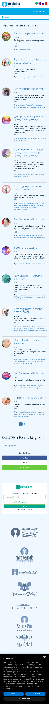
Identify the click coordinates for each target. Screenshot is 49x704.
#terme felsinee (19, 79)
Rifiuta (13, 694)
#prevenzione (18, 209)
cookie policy (13, 669)
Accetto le (16, 502)
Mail (25, 463)
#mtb (19, 77)
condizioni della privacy (19, 502)
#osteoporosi (34, 207)
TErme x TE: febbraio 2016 (30, 398)
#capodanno (18, 176)
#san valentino (34, 107)
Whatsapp (25, 467)
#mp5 (36, 264)
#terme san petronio (24, 50)
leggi (15, 46)
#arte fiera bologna (40, 138)
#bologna (42, 107)
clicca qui (29, 509)
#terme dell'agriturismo (28, 105)
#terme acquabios (29, 79)
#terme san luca (39, 77)
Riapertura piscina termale (30, 33)
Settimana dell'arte (25, 247)
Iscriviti (24, 506)
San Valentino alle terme (29, 89)
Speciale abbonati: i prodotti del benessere (30, 61)
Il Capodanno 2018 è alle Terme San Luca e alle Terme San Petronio (29, 153)
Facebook (25, 458)
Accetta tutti (35, 694)
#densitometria (25, 207)
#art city (23, 138)
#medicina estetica (23, 359)
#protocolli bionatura (20, 299)
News (6, 17)
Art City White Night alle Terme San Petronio (28, 118)
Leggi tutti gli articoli (9, 446)
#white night (30, 138)
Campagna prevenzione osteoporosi (28, 188)
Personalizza (24, 699)
